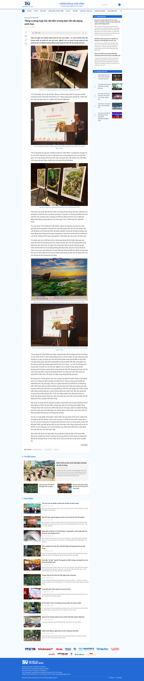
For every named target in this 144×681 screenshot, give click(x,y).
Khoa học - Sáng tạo (86, 11)
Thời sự (29, 11)
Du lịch (68, 11)
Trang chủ (111, 677)
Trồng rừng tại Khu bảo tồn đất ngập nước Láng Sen (47, 485)
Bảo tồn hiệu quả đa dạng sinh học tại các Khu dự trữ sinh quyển (80, 486)
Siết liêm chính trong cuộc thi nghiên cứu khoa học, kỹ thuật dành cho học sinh (106, 39)
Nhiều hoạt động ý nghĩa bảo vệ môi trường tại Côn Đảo (60, 631)
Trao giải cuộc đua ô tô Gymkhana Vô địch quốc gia (104, 86)
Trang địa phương (99, 11)
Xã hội (36, 11)
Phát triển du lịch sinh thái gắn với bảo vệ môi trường (71, 464)
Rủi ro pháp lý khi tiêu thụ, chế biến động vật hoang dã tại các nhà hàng (63, 547)
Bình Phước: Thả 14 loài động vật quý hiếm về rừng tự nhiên (61, 603)
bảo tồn (56, 449)
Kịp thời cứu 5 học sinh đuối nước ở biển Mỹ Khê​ (104, 105)
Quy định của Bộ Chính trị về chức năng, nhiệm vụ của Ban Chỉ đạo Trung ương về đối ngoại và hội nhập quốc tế (107, 22)
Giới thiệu (119, 677)
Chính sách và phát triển (56, 11)
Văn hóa (75, 11)
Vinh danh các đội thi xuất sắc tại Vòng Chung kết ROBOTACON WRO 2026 (104, 116)
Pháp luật (43, 11)
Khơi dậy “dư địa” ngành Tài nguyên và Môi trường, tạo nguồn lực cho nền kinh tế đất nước (65, 561)
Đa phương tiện (112, 11)
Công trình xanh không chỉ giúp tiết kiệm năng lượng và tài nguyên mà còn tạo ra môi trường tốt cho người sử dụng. (65, 595)
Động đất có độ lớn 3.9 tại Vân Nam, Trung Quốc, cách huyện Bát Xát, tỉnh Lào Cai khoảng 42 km (64, 532)
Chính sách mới (101, 16)
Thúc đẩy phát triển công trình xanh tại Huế (56, 589)
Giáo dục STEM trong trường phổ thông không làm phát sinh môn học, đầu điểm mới (107, 54)
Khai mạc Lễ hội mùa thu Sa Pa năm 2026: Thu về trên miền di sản (104, 96)
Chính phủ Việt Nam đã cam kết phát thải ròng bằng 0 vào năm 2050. (61, 622)
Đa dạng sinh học (37, 449)
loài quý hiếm (48, 449)
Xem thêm (28, 498)
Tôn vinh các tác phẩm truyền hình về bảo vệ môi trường (60, 503)
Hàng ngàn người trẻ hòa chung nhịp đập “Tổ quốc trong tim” (104, 77)
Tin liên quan (30, 456)
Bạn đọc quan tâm (102, 71)
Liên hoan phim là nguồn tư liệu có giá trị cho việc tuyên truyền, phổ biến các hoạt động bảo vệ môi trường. (65, 509)
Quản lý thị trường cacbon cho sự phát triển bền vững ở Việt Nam (63, 617)
